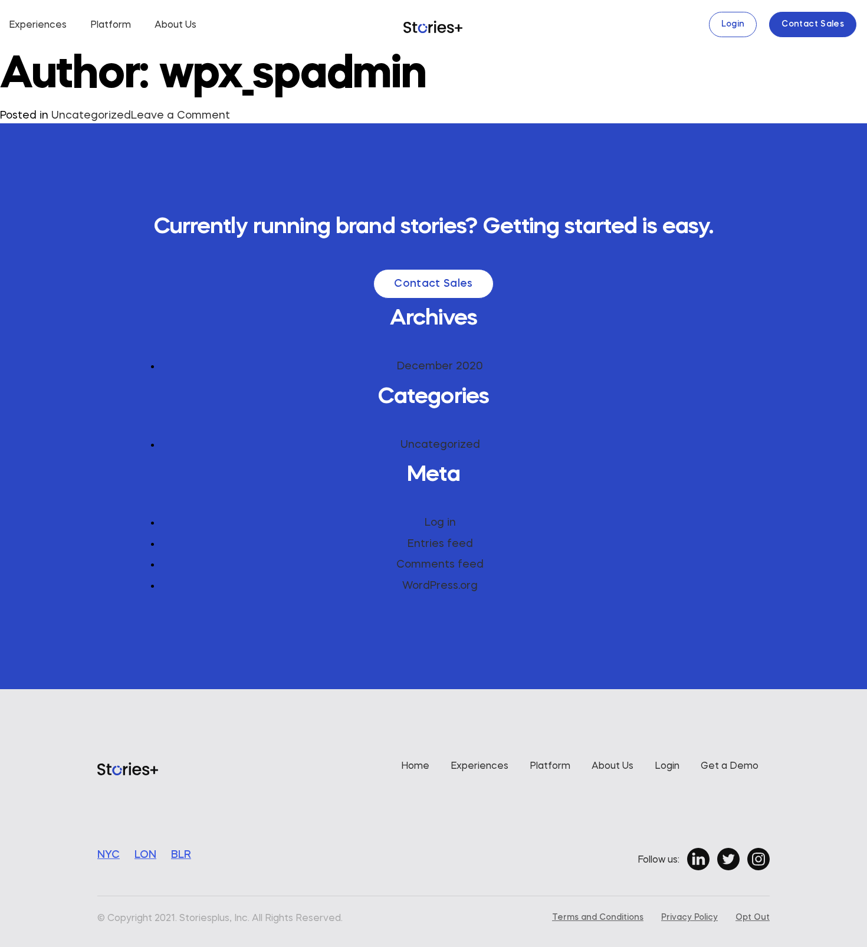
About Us (175, 25)
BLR (181, 855)
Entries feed (440, 544)
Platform (110, 25)
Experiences (38, 25)
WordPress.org (440, 586)
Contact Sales (812, 24)
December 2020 (440, 366)
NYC (108, 855)
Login (733, 24)
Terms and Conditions (597, 917)
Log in (440, 522)
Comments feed (440, 564)
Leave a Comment (180, 116)
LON (145, 855)
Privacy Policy (689, 917)
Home (415, 766)
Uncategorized (91, 115)
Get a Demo (729, 766)
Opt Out (752, 917)
